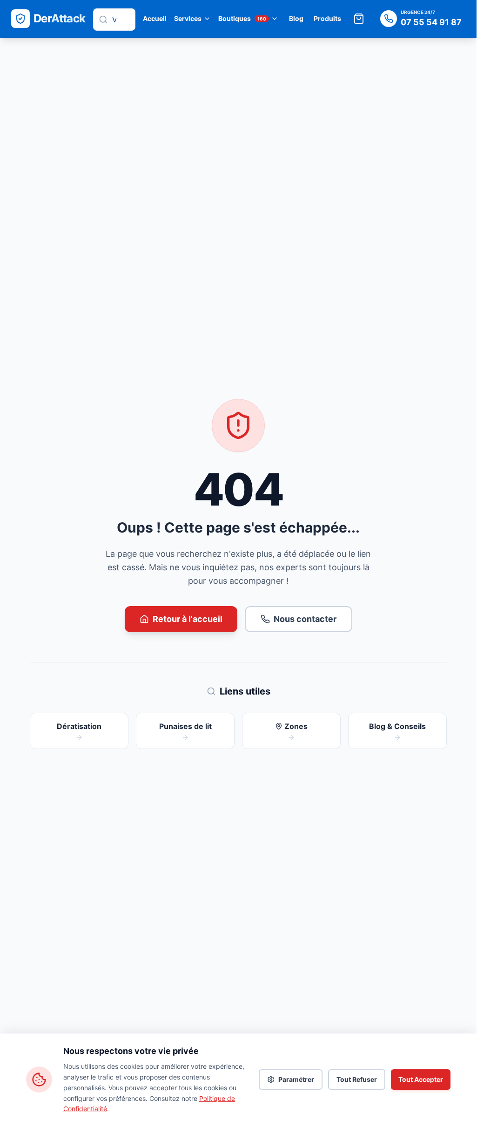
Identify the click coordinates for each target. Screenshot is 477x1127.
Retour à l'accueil (187, 619)
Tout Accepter (420, 1079)
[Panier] (359, 18)
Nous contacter (305, 619)
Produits (327, 18)
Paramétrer (296, 1079)
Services (188, 18)
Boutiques (242, 18)
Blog (296, 18)
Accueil (155, 18)
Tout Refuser (356, 1079)
